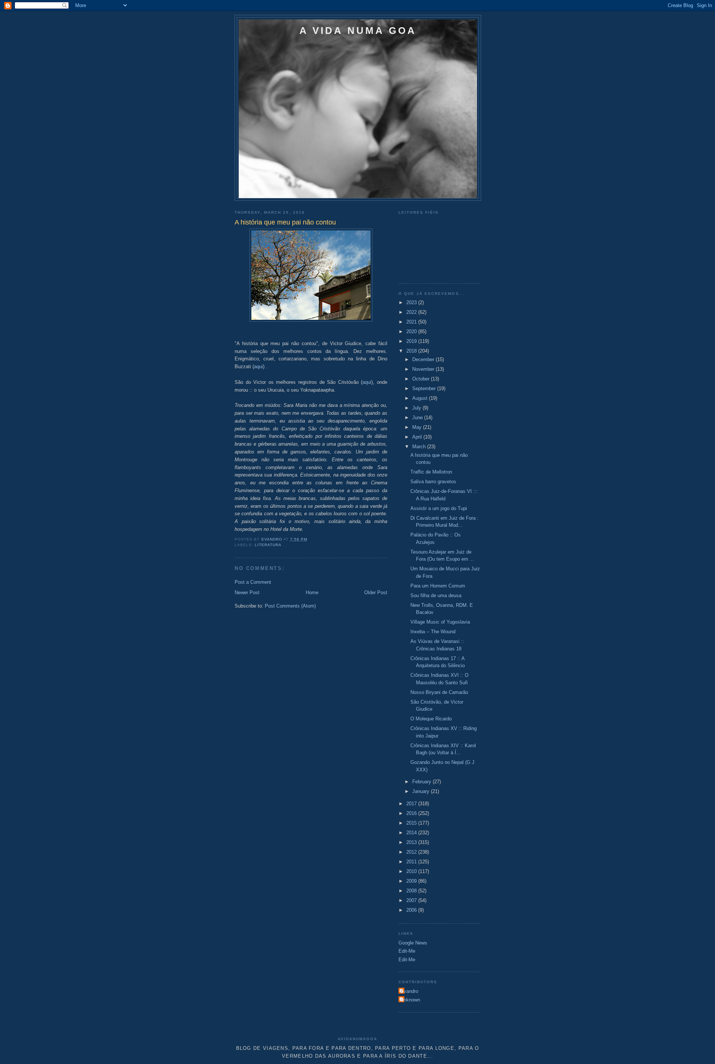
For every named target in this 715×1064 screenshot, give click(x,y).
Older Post (375, 592)
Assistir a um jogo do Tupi (438, 508)
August (420, 398)
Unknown (410, 1000)
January (421, 791)
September (424, 388)
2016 (412, 813)
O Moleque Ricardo (431, 718)
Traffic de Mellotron (431, 472)
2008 (412, 890)
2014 (412, 832)
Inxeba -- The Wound (432, 631)
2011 (412, 861)
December (424, 359)
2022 (412, 312)
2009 (412, 881)
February (422, 781)
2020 (412, 331)
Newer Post (247, 592)
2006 (412, 910)
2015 (412, 823)
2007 (412, 900)
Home (312, 592)
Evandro (409, 991)
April (417, 437)
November (424, 369)
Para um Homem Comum (437, 586)
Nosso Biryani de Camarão (439, 692)
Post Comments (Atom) (290, 606)
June (418, 417)
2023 (412, 302)
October (421, 379)
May (417, 427)
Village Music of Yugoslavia (440, 622)
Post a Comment (253, 582)
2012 (412, 852)
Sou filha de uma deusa (435, 595)
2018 (412, 351)
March (419, 446)
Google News (412, 943)
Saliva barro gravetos (433, 481)
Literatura (268, 545)
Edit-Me (406, 951)
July (417, 408)
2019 (412, 341)
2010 (412, 871)
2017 (412, 803)
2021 (412, 322)
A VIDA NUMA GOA (358, 30)
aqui (258, 366)
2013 (412, 842)
